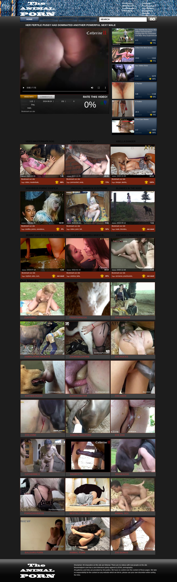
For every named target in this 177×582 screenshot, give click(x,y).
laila (78, 276)
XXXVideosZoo (129, 6)
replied (28, 276)
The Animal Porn (37, 8)
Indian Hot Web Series (144, 48)
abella (124, 182)
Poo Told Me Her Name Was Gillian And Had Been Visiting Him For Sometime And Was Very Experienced (146, 33)
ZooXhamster (128, 8)
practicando (127, 276)
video (27, 182)
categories (49, 19)
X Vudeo (138, 101)
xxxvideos (40, 229)
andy (81, 182)
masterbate (34, 182)
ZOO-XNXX (127, 11)
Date (87, 19)
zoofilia (28, 229)
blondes (123, 229)
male (29, 108)
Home (29, 19)
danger (118, 182)
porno (33, 229)
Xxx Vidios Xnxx (141, 66)
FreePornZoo (148, 6)
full (81, 229)
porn (77, 229)
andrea (73, 276)
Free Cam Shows (142, 119)
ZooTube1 (147, 3)
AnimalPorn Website (147, 12)
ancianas (119, 276)
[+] (101, 102)
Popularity (68, 19)
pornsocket (74, 182)
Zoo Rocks (127, 3)
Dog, (33, 105)
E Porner (138, 84)
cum (37, 276)
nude (117, 229)
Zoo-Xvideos (148, 8)
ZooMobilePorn (149, 16)
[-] (106, 102)
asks (33, 276)
